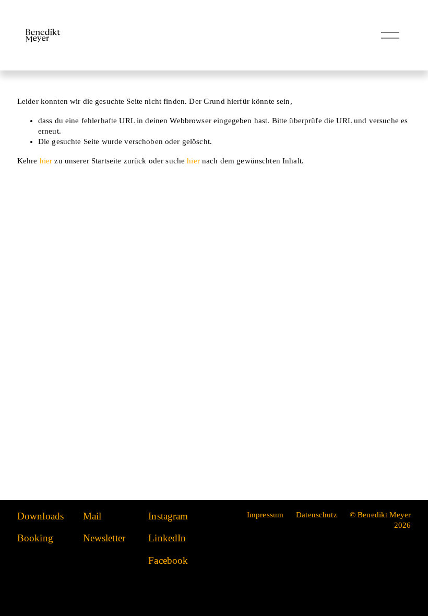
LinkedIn (167, 537)
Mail (92, 516)
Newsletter (104, 537)
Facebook (168, 560)
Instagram (168, 516)
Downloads (40, 516)
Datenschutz (316, 515)
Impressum (265, 515)
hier (46, 161)
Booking (35, 537)
